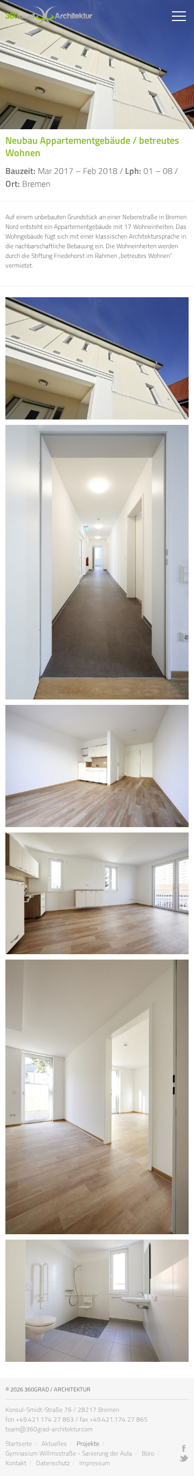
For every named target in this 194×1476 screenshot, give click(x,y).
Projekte (88, 1443)
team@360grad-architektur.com (49, 1429)
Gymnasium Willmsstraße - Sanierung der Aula (68, 1453)
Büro (148, 1453)
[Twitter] (184, 1458)
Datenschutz (53, 1463)
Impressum (94, 1463)
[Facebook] (184, 1448)
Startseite (18, 1443)
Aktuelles (54, 1443)
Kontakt (15, 1463)
